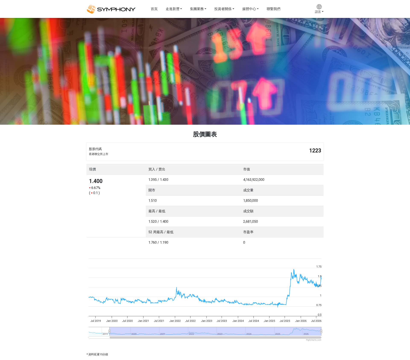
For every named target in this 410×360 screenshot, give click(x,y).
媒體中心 (249, 9)
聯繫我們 (273, 9)
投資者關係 (222, 9)
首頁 (154, 9)
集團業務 (197, 9)
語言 (318, 11)
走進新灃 (172, 9)
